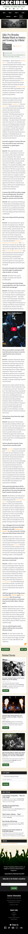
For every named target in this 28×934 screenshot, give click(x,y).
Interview (6, 53)
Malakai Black (19, 55)
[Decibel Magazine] (14, 2)
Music (10, 12)
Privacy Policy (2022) (14, 917)
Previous (6, 649)
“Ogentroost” (16, 104)
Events (16, 12)
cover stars (5, 106)
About (15, 16)
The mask (10, 449)
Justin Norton (18, 46)
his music (16, 544)
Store (23, 12)
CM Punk (14, 595)
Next (23, 649)
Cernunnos (8, 451)
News (4, 12)
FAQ (14, 916)
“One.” (23, 242)
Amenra (9, 55)
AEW (5, 55)
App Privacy (14, 919)
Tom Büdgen (11, 56)
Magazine (8, 16)
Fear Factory (8, 251)
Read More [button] (5, 690)
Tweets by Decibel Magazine (9, 843)
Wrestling (17, 56)
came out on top (20, 86)
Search (21, 18)
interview (14, 55)
